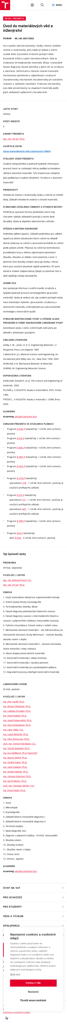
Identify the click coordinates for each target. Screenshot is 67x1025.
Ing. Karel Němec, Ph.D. (15, 781)
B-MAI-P (21, 447)
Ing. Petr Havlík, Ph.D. (13, 701)
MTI (24, 509)
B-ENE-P (21, 428)
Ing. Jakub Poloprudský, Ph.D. (17, 720)
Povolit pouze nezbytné (33, 1000)
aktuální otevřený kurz (26, 416)
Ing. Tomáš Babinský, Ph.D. (16, 748)
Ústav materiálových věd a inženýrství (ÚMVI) (27, 151)
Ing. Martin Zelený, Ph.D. (15, 757)
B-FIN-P (20, 438)
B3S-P (20, 533)
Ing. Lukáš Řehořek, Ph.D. (15, 734)
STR (24, 482)
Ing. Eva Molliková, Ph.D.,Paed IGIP (20, 753)
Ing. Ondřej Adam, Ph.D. (15, 762)
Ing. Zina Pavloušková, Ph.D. (17, 725)
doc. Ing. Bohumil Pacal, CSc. (17, 580)
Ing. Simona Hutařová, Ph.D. (17, 776)
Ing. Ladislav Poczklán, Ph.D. (17, 711)
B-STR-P (21, 478)
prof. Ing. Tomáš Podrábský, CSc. (19, 743)
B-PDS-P (21, 466)
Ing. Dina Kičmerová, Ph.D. (16, 739)
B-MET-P (21, 456)
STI (24, 499)
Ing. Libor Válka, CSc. (13, 729)
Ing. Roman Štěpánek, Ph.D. (17, 706)
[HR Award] (7, 1018)
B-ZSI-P (20, 495)
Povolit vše (33, 983)
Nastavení (33, 991)
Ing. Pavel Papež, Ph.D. (14, 790)
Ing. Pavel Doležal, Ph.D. (15, 715)
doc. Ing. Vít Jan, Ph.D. (14, 138)
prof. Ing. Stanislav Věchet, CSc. (19, 785)
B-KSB (18, 537)
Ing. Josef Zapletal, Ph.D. (15, 767)
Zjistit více (15, 974)
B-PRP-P (21, 521)
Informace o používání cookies (16, 1012)
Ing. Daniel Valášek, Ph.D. (15, 771)
